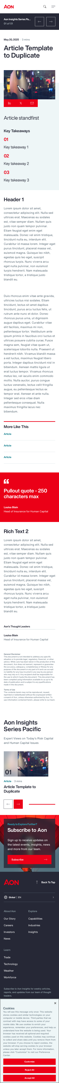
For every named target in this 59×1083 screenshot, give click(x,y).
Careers (8, 925)
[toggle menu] (53, 6)
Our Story (10, 918)
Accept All (29, 1078)
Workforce (10, 977)
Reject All (29, 1069)
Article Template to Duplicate (20, 788)
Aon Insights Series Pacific (19, 19)
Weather (9, 971)
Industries (34, 925)
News (7, 938)
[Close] (55, 1003)
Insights (33, 932)
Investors (9, 932)
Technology (11, 964)
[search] (45, 7)
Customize (29, 1061)
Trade (7, 957)
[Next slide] (18, 804)
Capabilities (35, 918)
